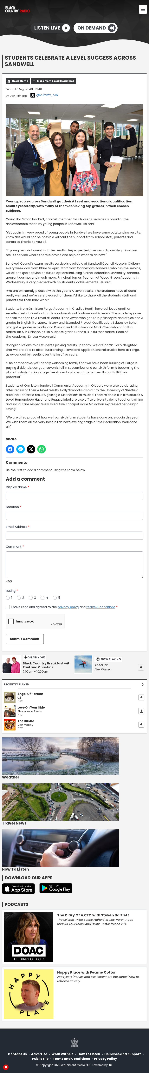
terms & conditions (100, 607)
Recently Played (16, 684)
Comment (15, 546)
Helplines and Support (122, 1054)
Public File (40, 1058)
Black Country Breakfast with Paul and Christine (47, 665)
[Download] (141, 667)
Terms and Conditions (71, 1058)
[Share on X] (31, 449)
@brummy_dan (47, 95)
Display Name (17, 487)
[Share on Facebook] (10, 449)
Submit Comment (25, 639)
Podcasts (17, 904)
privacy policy (68, 607)
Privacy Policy (105, 1058)
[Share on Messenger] (20, 449)
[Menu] (143, 9)
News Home (20, 81)
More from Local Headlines (55, 81)
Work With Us (62, 1054)
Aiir (110, 1065)
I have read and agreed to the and (64, 607)
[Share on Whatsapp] (41, 449)
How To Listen (89, 1054)
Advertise (39, 1054)
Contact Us (17, 1054)
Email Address (18, 527)
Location (13, 507)
